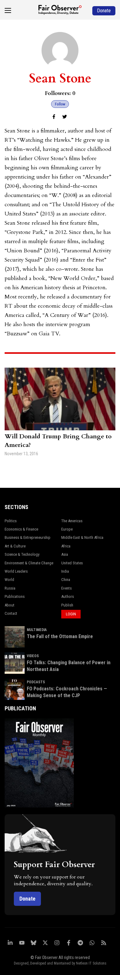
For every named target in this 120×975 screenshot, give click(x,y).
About (9, 605)
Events (66, 588)
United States (72, 563)
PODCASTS (36, 682)
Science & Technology (22, 554)
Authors (67, 596)
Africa (65, 546)
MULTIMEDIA (37, 630)
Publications (15, 596)
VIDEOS (33, 656)
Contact (11, 613)
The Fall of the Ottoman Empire (60, 636)
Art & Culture (15, 546)
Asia (64, 554)
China (65, 579)
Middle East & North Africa (82, 537)
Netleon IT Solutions (91, 963)
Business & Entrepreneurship (27, 537)
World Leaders (16, 571)
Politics (11, 521)
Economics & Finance (21, 529)
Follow (60, 104)
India (65, 571)
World (9, 579)
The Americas (71, 521)
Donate (27, 898)
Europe (67, 529)
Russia (10, 588)
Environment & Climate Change (29, 563)
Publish (67, 605)
